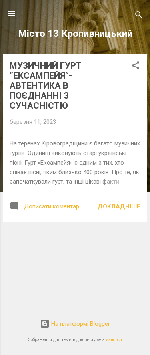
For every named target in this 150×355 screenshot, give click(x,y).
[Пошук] (139, 16)
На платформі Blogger (80, 323)
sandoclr (114, 339)
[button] (135, 67)
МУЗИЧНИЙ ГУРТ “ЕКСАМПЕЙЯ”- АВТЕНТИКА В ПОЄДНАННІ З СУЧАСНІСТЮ (46, 86)
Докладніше (119, 206)
